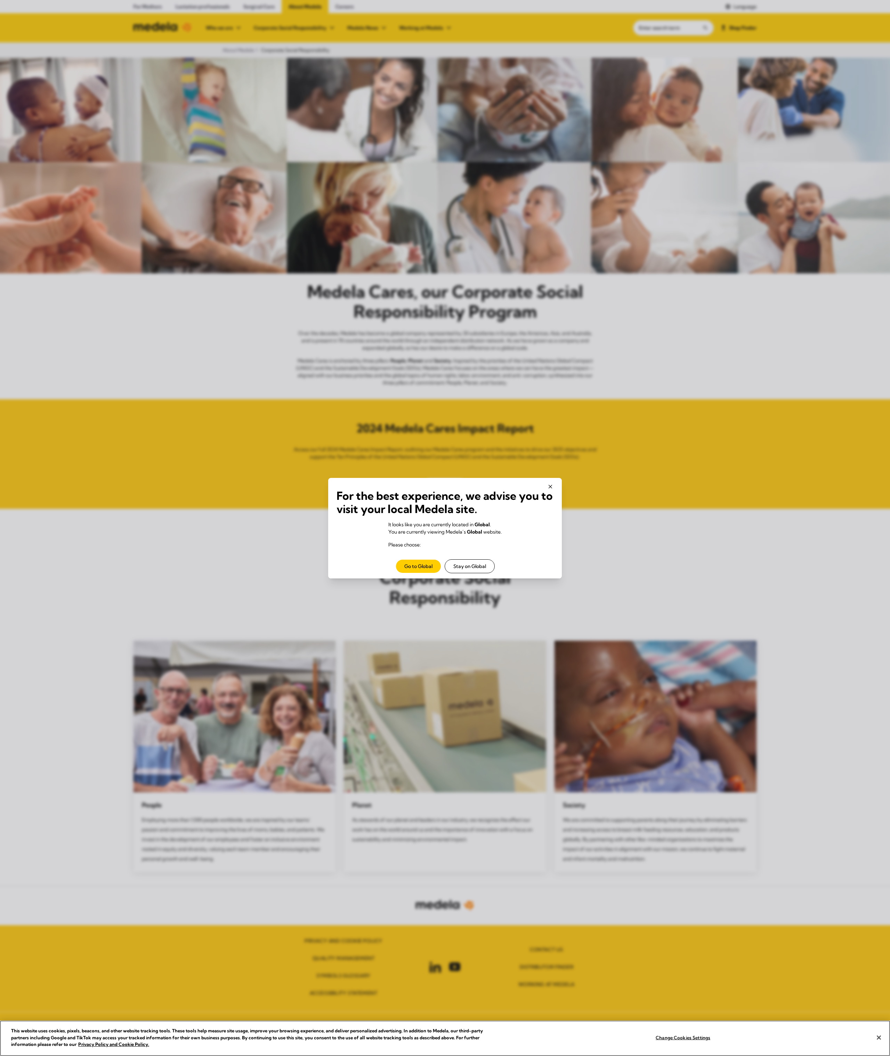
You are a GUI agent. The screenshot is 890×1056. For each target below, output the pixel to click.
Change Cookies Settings (683, 1037)
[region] (445, 1038)
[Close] (879, 1037)
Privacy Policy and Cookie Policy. (113, 1044)
